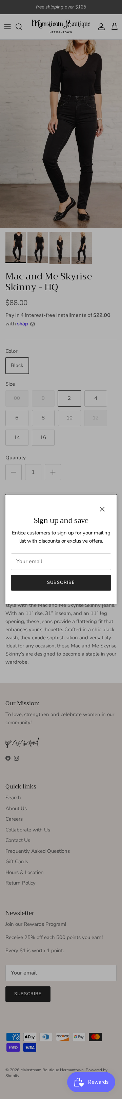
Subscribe (61, 582)
